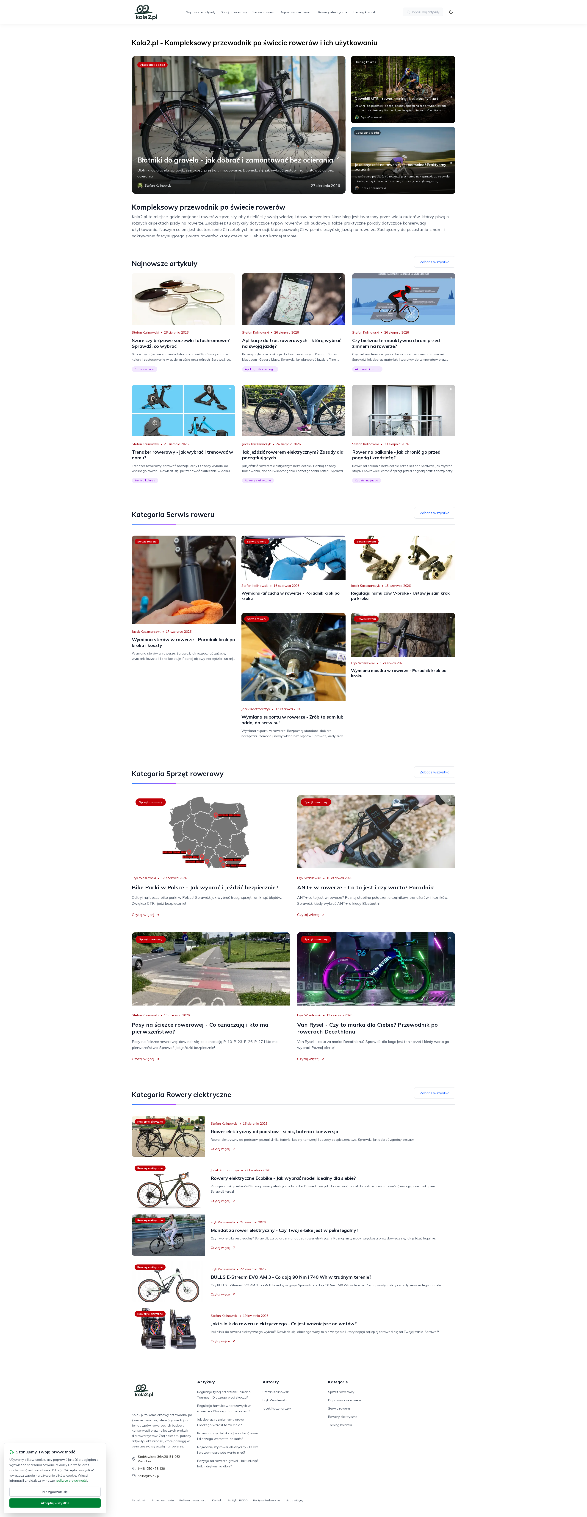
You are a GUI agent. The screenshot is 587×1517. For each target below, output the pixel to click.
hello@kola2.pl (149, 1476)
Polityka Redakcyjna (266, 1500)
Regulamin (139, 1500)
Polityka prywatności (193, 1500)
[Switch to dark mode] (451, 12)
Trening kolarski (365, 12)
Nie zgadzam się (55, 1492)
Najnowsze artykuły (200, 12)
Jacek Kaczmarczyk (256, 444)
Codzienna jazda (367, 132)
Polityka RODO (238, 1500)
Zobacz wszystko (434, 262)
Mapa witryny (294, 1500)
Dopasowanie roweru (296, 12)
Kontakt (217, 1500)
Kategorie (338, 1382)
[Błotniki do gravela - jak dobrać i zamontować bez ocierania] (239, 125)
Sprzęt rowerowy (234, 12)
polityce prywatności (71, 1480)
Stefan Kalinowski (145, 332)
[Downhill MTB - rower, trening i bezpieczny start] (403, 89)
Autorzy (271, 1382)
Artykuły (206, 1382)
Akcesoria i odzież (152, 64)
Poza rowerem (145, 369)
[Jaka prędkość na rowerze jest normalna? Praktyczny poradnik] (403, 160)
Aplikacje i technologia (260, 369)
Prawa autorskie (163, 1500)
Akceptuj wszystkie (55, 1503)
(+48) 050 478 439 (151, 1468)
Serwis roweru (263, 12)
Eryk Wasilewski (363, 663)
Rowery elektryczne (332, 12)
